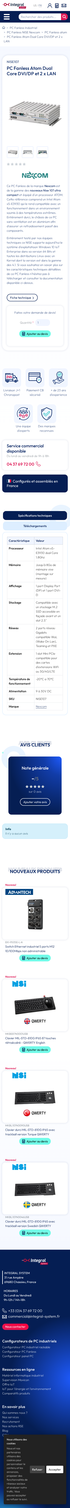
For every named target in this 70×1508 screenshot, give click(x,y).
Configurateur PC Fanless (19, 1351)
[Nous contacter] (64, 5)
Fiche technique (21, 297)
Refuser (37, 1469)
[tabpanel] (35, 623)
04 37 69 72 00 (20, 464)
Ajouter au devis (37, 334)
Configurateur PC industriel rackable (26, 1347)
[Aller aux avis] (16, 164)
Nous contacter (15, 1326)
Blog (5, 1430)
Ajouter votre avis (35, 802)
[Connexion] (50, 5)
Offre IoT (8, 1384)
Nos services (10, 1417)
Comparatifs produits (16, 1393)
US (35, 5)
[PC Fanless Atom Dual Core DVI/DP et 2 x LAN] (35, 113)
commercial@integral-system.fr (34, 1316)
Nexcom (41, 706)
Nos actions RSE (12, 1426)
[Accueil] (3, 28)
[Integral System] (14, 5)
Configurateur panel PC (18, 1356)
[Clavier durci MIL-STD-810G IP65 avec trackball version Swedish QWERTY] (35, 1189)
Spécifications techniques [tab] (35, 515)
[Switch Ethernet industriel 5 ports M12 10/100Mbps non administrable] (35, 913)
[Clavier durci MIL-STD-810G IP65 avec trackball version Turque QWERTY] (35, 1097)
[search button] (64, 16)
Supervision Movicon (15, 1380)
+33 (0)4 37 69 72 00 (25, 1310)
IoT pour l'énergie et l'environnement (26, 1389)
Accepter (55, 1469)
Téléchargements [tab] (35, 526)
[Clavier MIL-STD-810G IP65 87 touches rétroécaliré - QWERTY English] (35, 1005)
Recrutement (11, 1421)
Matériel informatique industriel (22, 1375)
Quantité (26, 322)
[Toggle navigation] (6, 16)
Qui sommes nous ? (14, 1413)
